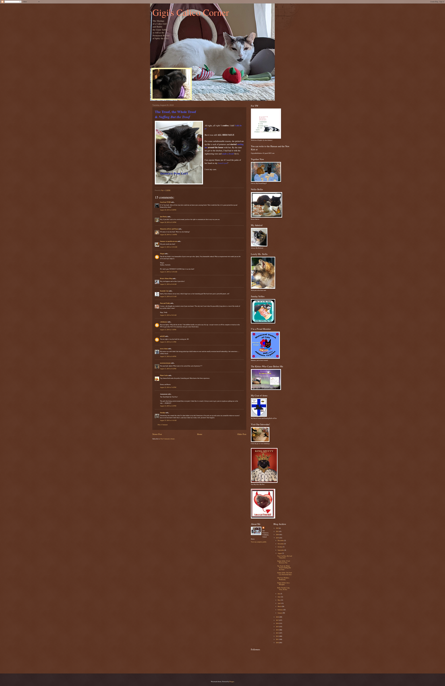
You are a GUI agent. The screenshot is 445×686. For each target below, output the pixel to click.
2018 (277, 617)
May (279, 600)
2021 (277, 531)
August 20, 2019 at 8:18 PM (168, 222)
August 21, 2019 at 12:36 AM (168, 247)
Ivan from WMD (165, 202)
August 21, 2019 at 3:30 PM (168, 330)
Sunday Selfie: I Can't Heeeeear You (283, 562)
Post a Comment (163, 425)
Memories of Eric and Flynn (169, 229)
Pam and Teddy (165, 303)
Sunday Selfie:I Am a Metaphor (283, 583)
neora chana (164, 349)
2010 (277, 642)
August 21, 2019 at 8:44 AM (168, 284)
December (281, 540)
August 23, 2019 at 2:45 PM (168, 406)
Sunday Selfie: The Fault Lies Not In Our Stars (284, 573)
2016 (277, 623)
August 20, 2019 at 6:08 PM (168, 210)
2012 (277, 636)
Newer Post (157, 434)
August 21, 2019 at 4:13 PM (168, 342)
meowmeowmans (165, 363)
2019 (277, 538)
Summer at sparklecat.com (168, 241)
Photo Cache (164, 375)
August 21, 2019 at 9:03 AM (168, 315)
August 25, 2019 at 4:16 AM (168, 420)
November (281, 544)
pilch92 (162, 336)
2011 (277, 639)
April (279, 603)
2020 (277, 534)
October (280, 547)
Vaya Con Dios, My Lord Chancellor (284, 557)
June (279, 597)
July (279, 594)
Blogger (231, 681)
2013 (277, 633)
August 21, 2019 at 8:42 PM (168, 369)
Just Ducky (163, 216)
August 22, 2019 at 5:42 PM (168, 387)
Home (199, 434)
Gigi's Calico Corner (190, 12)
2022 (277, 528)
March (280, 606)
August (280, 553)
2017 (277, 620)
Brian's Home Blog (166, 278)
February (280, 610)
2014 (277, 630)
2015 (277, 626)
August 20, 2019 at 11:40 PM (168, 234)
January (280, 613)
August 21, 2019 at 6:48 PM (168, 356)
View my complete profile (258, 542)
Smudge (162, 413)
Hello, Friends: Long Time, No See (283, 588)
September (281, 550)
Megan (162, 253)
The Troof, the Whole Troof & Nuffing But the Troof (284, 568)
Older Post (241, 434)
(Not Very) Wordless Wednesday (283, 579)
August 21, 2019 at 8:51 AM (168, 296)
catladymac (163, 322)
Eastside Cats (164, 291)
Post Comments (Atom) (168, 439)
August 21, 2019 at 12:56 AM (168, 272)
